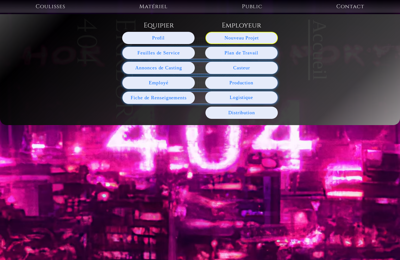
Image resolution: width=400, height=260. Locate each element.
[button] (50, 6)
